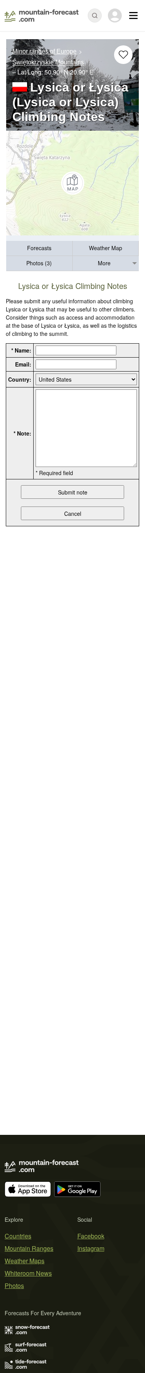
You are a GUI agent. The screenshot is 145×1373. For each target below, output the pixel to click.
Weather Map (105, 248)
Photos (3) (39, 263)
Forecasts (39, 248)
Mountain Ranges (29, 1248)
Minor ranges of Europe (44, 51)
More (104, 263)
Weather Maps (24, 1260)
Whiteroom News (28, 1273)
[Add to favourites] (123, 54)
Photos (14, 1285)
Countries (18, 1235)
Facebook (90, 1235)
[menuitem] (39, 248)
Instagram (90, 1248)
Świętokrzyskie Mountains (48, 62)
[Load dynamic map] (72, 183)
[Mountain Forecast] (41, 15)
